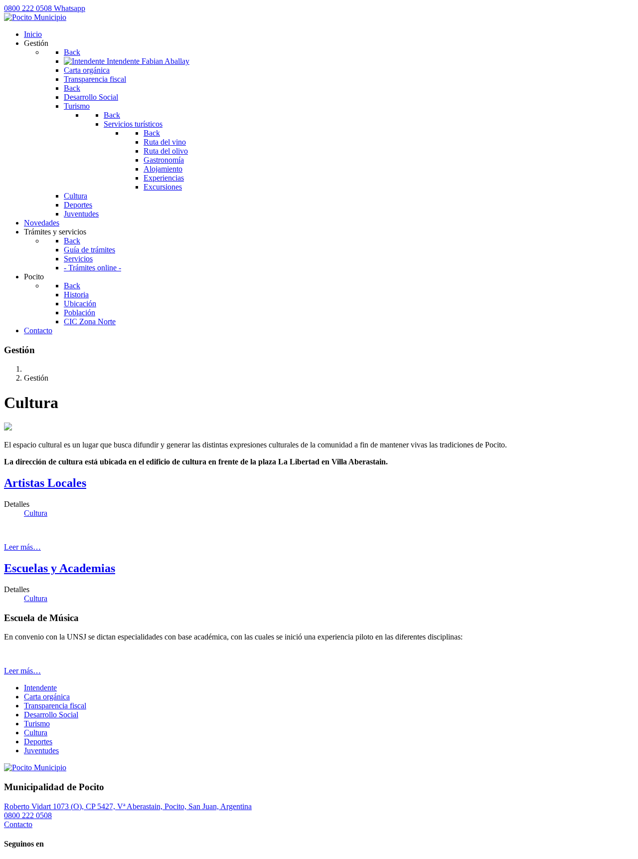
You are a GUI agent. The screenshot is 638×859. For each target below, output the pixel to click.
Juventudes (41, 750)
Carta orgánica (47, 696)
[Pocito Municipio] (35, 17)
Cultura (35, 513)
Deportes (38, 741)
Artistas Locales (45, 482)
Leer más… (22, 547)
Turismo (37, 723)
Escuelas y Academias (59, 568)
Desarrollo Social (51, 714)
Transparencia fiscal (55, 705)
